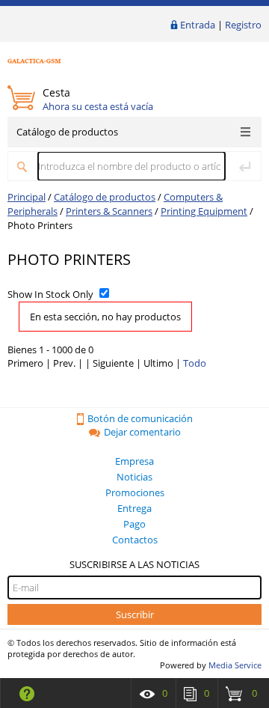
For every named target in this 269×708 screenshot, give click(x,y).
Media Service (235, 665)
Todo (194, 363)
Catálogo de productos (67, 131)
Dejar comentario (142, 432)
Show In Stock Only (50, 294)
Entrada (197, 24)
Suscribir (135, 614)
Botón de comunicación (140, 418)
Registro (243, 24)
